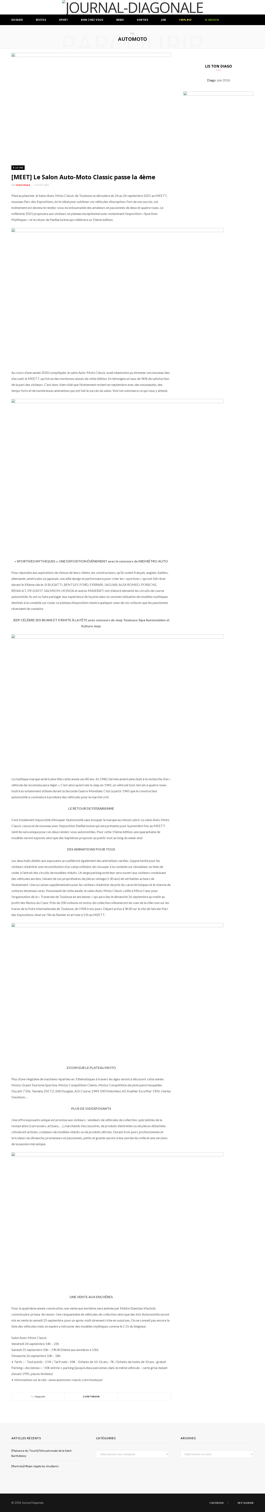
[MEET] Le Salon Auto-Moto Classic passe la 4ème (83, 177)
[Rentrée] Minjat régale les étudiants (35, 1466)
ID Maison (212, 20)
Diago (212, 80)
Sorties (142, 20)
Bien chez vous (92, 20)
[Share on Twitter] (144, 1396)
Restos (41, 20)
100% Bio (185, 20)
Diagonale (23, 185)
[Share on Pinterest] (154, 1396)
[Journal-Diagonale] (132, 7)
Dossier (17, 20)
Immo (120, 20)
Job (163, 20)
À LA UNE (18, 167)
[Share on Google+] (149, 1396)
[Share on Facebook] (139, 1396)
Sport (63, 20)
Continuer (91, 1396)
